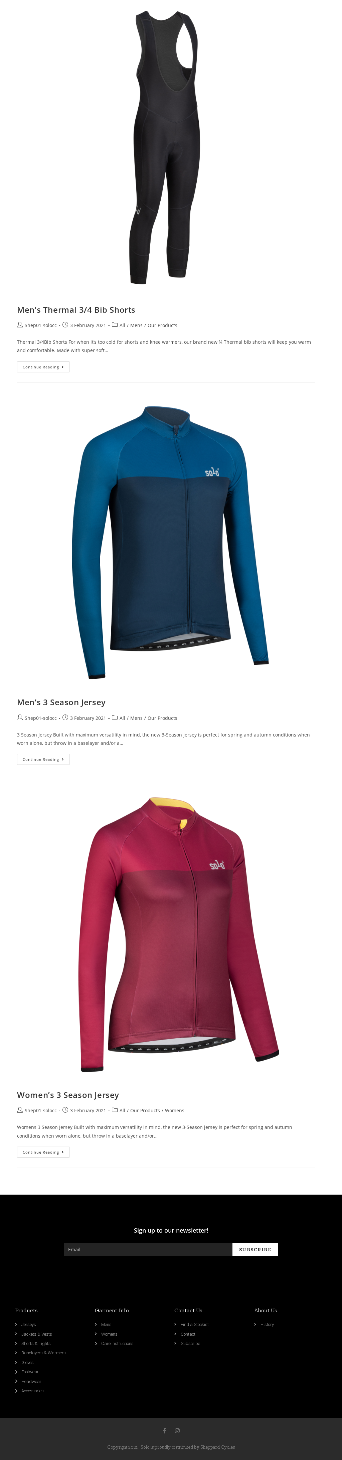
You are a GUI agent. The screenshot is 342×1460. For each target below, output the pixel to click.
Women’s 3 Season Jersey (68, 1094)
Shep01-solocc (41, 325)
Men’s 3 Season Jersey (61, 701)
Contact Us (188, 1311)
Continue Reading (41, 366)
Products (26, 1311)
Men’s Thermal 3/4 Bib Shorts (76, 309)
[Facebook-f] (164, 1430)
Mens (136, 325)
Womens (174, 1110)
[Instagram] (177, 1430)
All (122, 325)
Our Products (162, 325)
